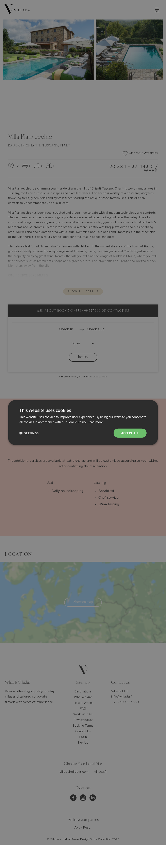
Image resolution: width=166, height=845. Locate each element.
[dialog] (83, 422)
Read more (95, 422)
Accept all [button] (130, 433)
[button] (28, 433)
